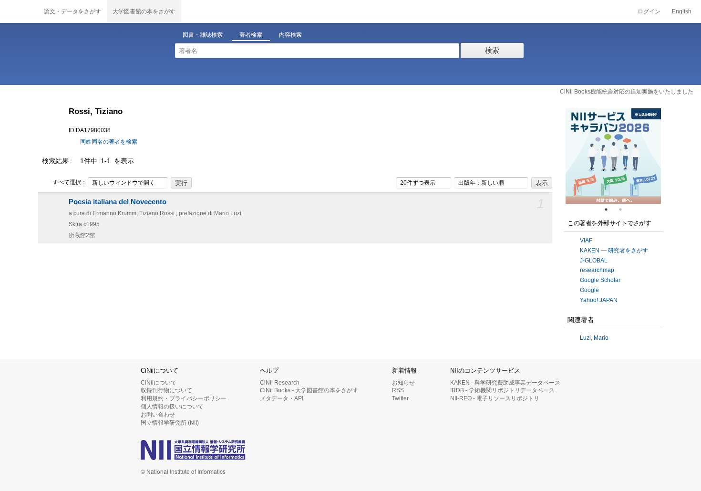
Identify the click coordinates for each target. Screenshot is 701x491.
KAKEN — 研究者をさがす (614, 250)
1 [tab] (610, 209)
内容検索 (290, 34)
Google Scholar (600, 280)
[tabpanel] (613, 156)
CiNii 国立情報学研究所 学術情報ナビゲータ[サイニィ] (19, 11)
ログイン (649, 11)
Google (589, 290)
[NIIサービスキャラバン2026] (613, 156)
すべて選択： (69, 182)
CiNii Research (279, 382)
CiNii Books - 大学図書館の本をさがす (309, 390)
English (681, 11)
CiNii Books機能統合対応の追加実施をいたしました (626, 91)
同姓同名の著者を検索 (108, 141)
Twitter (400, 398)
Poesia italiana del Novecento (117, 202)
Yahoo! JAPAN (599, 300)
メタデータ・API (281, 398)
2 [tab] (624, 209)
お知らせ (403, 382)
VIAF (586, 240)
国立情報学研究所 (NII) (170, 422)
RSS (398, 390)
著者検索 (250, 34)
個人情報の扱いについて (172, 406)
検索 (492, 50)
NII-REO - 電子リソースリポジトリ (494, 398)
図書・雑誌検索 (203, 34)
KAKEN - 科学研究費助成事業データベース (505, 382)
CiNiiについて (158, 382)
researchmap (597, 270)
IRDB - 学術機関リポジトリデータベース (502, 390)
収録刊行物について (166, 390)
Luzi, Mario (594, 337)
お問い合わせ (158, 414)
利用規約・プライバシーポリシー (184, 398)
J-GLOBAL (594, 260)
